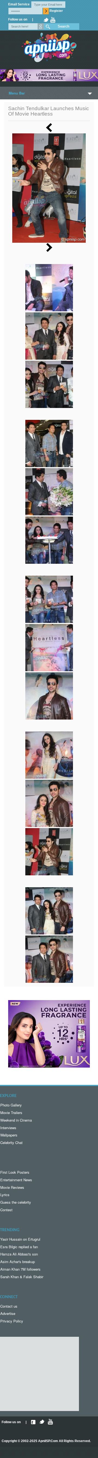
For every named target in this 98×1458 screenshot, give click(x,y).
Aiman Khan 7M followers (20, 1269)
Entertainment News (16, 1179)
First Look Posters (14, 1172)
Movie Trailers (11, 1112)
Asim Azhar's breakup (17, 1261)
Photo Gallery (11, 1105)
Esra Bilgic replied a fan (19, 1246)
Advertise (7, 1313)
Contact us (8, 1306)
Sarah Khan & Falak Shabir (21, 1276)
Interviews (8, 1127)
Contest (6, 1209)
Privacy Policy (11, 1321)
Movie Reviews (12, 1187)
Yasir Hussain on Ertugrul (20, 1239)
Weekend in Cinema (16, 1120)
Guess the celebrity (15, 1202)
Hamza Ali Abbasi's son (19, 1254)
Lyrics (5, 1194)
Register (56, 11)
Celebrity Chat (11, 1142)
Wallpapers (8, 1135)
